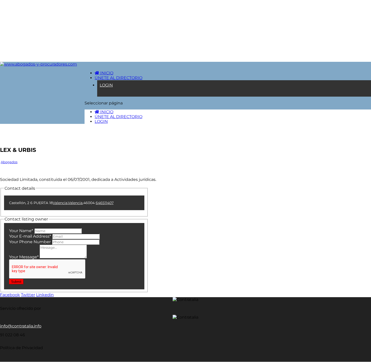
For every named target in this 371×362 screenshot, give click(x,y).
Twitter (28, 294)
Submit (16, 282)
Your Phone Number (30, 241)
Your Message (24, 257)
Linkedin (45, 294)
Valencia (60, 203)
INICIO (106, 73)
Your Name (21, 230)
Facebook (10, 294)
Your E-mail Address (30, 236)
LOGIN (106, 85)
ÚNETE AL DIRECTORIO (118, 77)
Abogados (9, 162)
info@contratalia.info (20, 326)
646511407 (105, 203)
